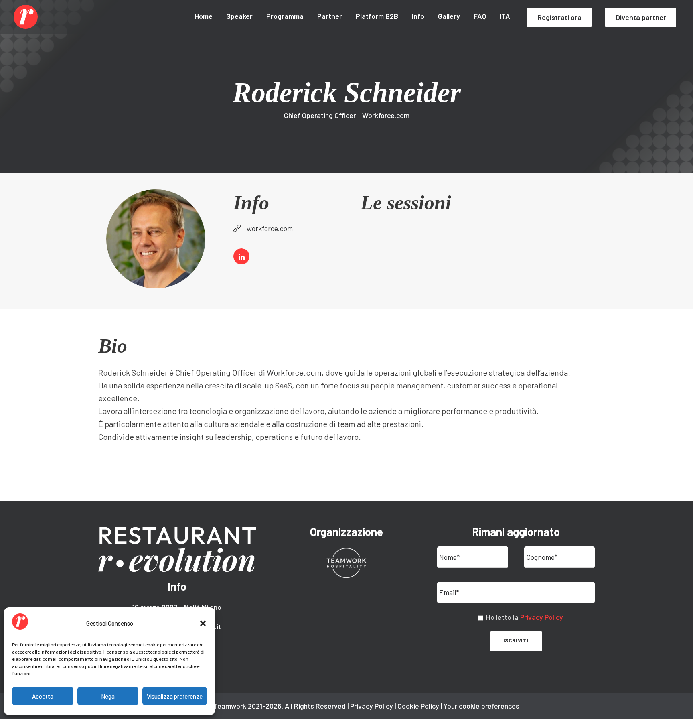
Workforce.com (294, 372)
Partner (329, 16)
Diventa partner (641, 17)
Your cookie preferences (481, 705)
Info (418, 16)
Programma (285, 16)
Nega (108, 696)
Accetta (42, 696)
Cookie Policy (418, 705)
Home (204, 16)
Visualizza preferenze (175, 696)
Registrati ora (559, 17)
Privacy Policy (541, 617)
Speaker (239, 16)
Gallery (449, 16)
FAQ (480, 16)
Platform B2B (377, 16)
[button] (203, 623)
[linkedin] (241, 256)
